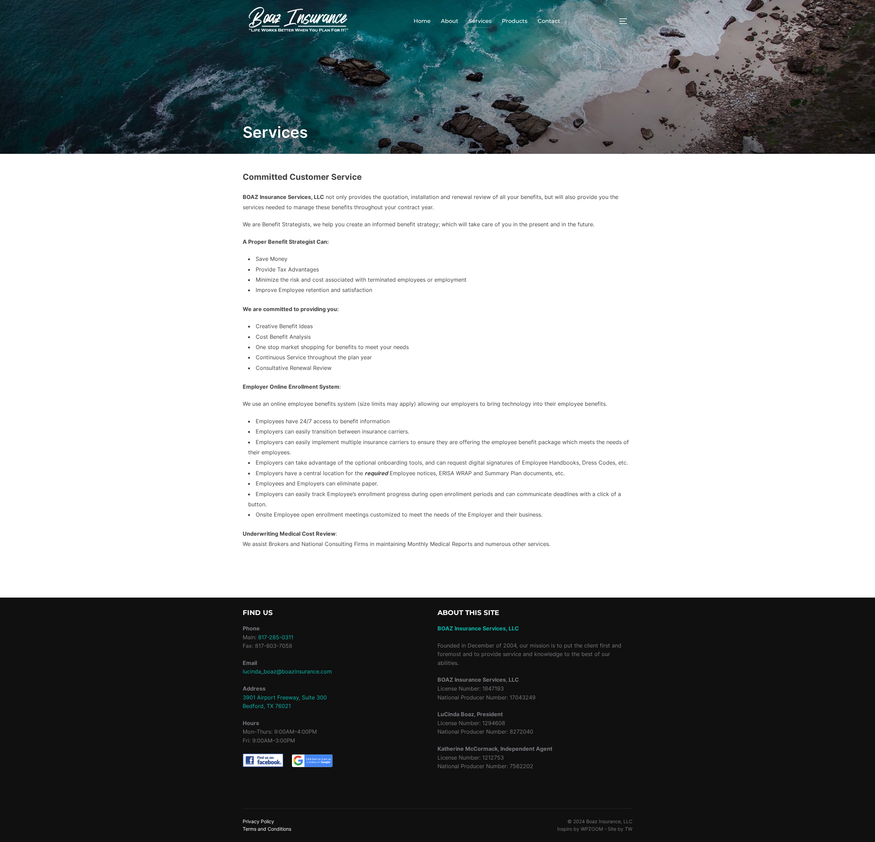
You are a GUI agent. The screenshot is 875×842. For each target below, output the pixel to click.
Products (514, 21)
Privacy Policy (258, 821)
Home (422, 21)
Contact (549, 21)
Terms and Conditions (267, 829)
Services (480, 21)
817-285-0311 (275, 637)
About (449, 21)
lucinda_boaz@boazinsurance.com (287, 671)
